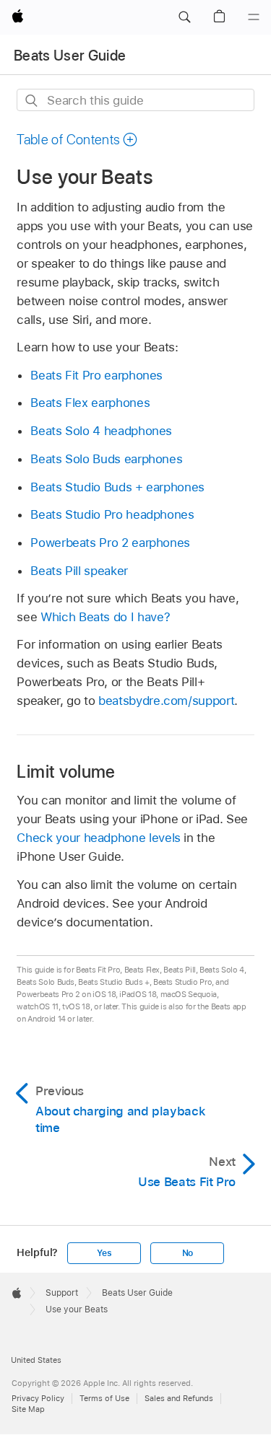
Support (62, 1293)
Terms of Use (104, 1398)
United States (36, 1360)
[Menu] (253, 17)
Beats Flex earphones (90, 402)
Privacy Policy (38, 1398)
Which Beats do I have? (105, 617)
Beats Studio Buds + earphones (117, 487)
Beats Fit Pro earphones (96, 375)
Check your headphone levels (98, 837)
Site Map (28, 1409)
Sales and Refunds (179, 1398)
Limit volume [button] (66, 771)
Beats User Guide (70, 55)
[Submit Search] (32, 100)
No (188, 1253)
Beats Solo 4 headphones (101, 431)
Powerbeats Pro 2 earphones (110, 542)
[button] (184, 17)
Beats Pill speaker (79, 570)
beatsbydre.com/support (166, 700)
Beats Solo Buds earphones (106, 459)
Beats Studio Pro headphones (112, 514)
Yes (104, 1253)
